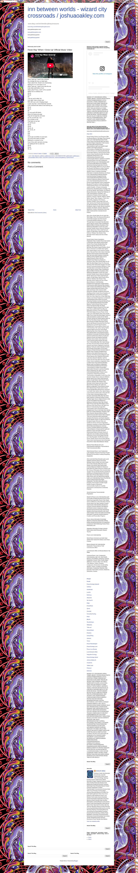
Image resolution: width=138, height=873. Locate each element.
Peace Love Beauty (92, 649)
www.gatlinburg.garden (34, 37)
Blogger (89, 578)
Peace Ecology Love (92, 646)
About (89, 839)
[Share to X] (54, 154)
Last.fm (88, 592)
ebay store (89, 134)
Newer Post (31, 210)
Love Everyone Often (92, 652)
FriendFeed (90, 605)
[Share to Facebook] (56, 154)
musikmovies (51, 157)
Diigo (88, 603)
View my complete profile (93, 821)
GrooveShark (90, 630)
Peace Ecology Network (93, 584)
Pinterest (89, 668)
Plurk (88, 616)
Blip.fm (88, 619)
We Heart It (89, 600)
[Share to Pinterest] (58, 154)
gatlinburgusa (76, 155)
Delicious (89, 595)
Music (40, 157)
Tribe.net (89, 627)
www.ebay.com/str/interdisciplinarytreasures (39, 26)
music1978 (45, 157)
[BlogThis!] (52, 154)
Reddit (88, 581)
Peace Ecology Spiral (92, 657)
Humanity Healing (91, 614)
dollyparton (37, 155)
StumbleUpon (90, 622)
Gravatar (89, 611)
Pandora (89, 633)
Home (54, 210)
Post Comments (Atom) (40, 212)
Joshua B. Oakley (100, 771)
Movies (37, 157)
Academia (89, 662)
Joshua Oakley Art (91, 660)
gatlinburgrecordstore (50, 155)
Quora (88, 608)
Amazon (89, 638)
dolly (33, 155)
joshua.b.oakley (104, 93)
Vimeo (88, 641)
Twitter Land (90, 665)
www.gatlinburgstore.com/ (34, 32)
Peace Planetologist (92, 643)
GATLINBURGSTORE (60, 155)
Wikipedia (89, 625)
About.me (89, 597)
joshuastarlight (31, 157)
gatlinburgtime (69, 155)
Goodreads (90, 589)
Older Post (78, 210)
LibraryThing (90, 635)
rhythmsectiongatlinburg (60, 157)
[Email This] (51, 154)
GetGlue (89, 586)
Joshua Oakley (92, 93)
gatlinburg (42, 155)
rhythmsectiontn (70, 157)
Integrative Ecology (92, 654)
